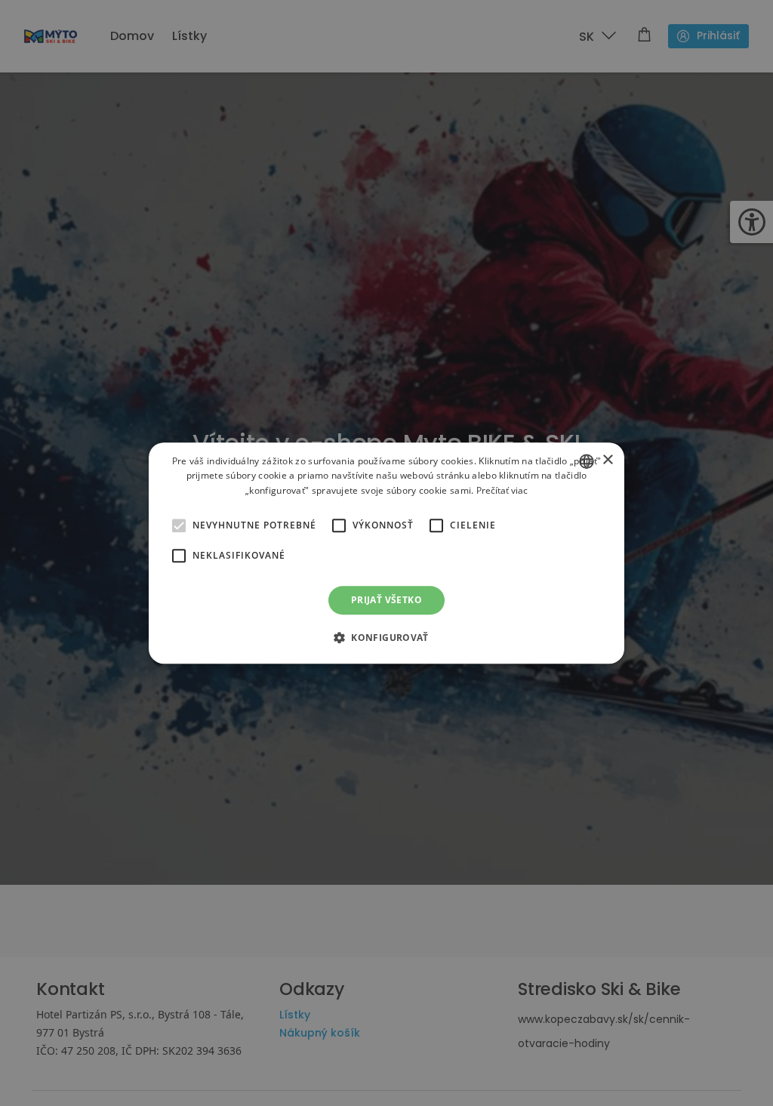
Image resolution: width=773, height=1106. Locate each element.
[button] (179, 525)
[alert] (386, 553)
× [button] (607, 460)
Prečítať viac (502, 490)
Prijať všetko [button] (386, 599)
